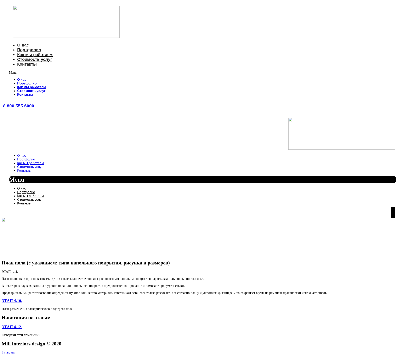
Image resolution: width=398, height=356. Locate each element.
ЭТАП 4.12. (12, 327)
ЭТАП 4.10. (12, 301)
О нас (23, 45)
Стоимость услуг (34, 59)
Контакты (27, 64)
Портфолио (29, 50)
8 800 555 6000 (18, 105)
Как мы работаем (35, 54)
